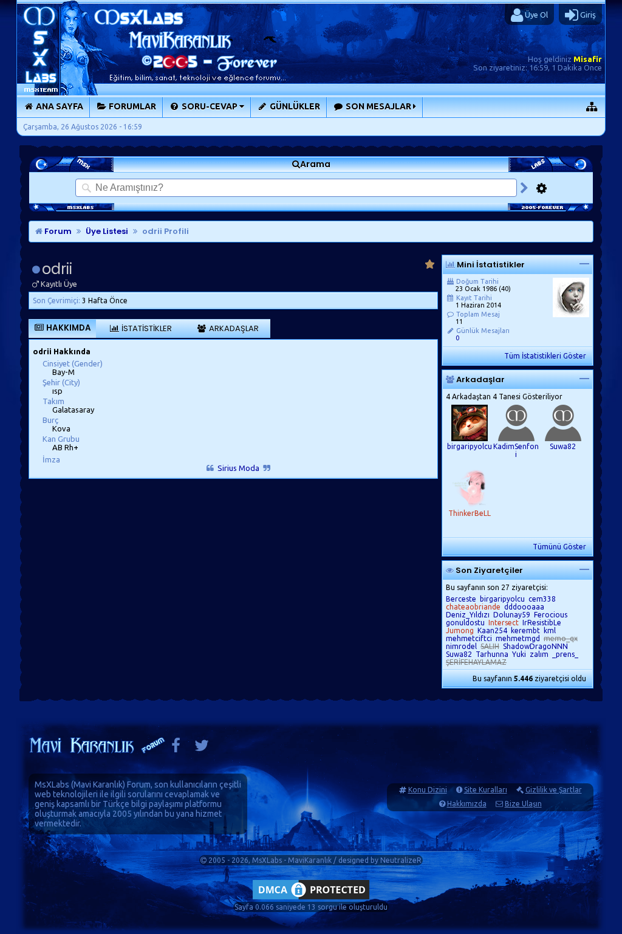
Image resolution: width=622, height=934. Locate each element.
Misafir (587, 59)
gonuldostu (465, 623)
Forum (57, 231)
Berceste (461, 599)
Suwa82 (563, 446)
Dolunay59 (511, 615)
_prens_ (565, 654)
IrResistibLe (541, 623)
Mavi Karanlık (98, 784)
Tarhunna (492, 654)
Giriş (587, 14)
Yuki (519, 654)
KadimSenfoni (516, 450)
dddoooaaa (524, 607)
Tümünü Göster (559, 547)
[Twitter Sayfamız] (201, 748)
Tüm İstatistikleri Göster (545, 356)
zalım (539, 654)
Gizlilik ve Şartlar (553, 790)
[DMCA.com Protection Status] (311, 899)
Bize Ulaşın (523, 804)
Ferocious (550, 615)
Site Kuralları (485, 790)
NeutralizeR (401, 860)
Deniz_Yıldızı (468, 615)
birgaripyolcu (469, 446)
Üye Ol (535, 14)
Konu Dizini (427, 790)
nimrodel (461, 646)
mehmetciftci (469, 638)
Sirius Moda (238, 468)
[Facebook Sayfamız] (175, 748)
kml (550, 630)
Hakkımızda (467, 804)
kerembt (525, 630)
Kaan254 (492, 630)
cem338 (542, 599)
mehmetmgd (518, 638)
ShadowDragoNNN (535, 646)
